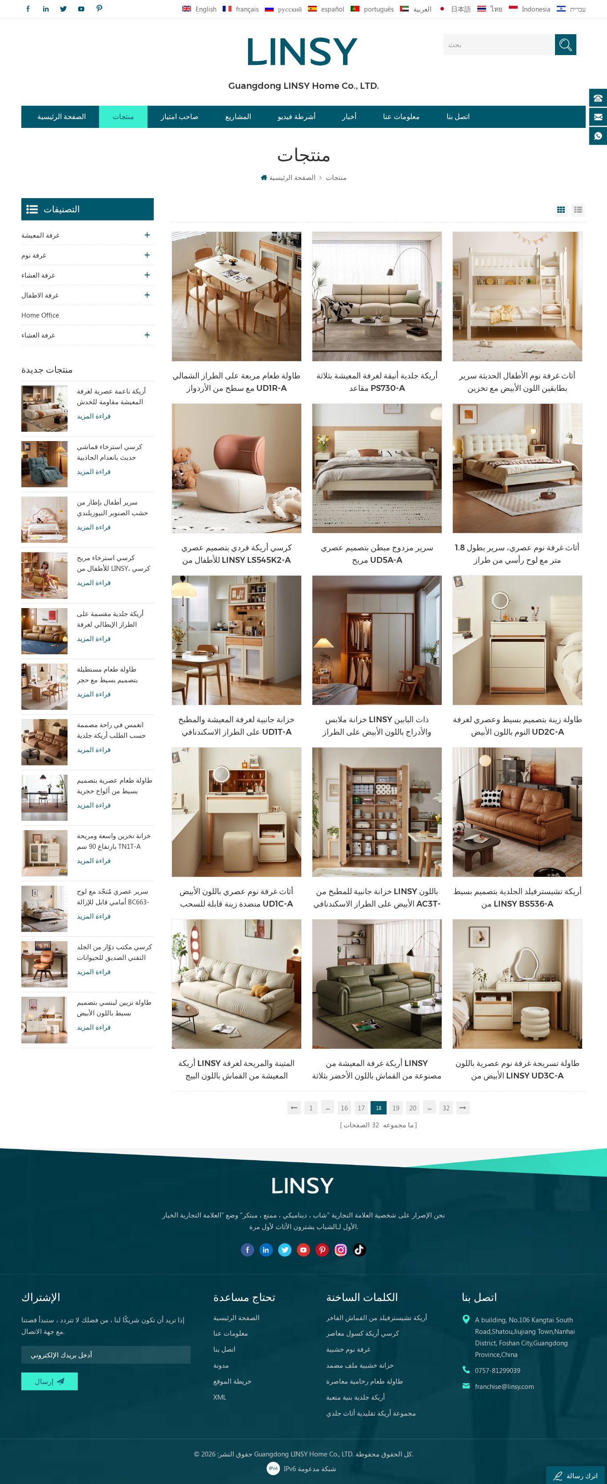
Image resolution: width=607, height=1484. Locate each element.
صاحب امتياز (180, 116)
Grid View (561, 210)
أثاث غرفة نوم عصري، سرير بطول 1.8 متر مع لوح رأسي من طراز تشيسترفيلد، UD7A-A (517, 554)
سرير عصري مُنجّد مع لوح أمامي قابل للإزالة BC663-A (113, 897)
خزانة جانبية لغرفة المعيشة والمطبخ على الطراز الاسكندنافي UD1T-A (236, 726)
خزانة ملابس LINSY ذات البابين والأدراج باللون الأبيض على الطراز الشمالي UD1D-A (377, 726)
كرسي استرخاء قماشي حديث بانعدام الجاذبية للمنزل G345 (109, 452)
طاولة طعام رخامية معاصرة (364, 1381)
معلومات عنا (401, 116)
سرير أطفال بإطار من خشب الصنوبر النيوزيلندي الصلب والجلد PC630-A (112, 507)
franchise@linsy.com (504, 1386)
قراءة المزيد (94, 416)
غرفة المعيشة (40, 235)
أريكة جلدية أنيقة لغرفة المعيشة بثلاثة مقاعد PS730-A (377, 382)
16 (344, 1107)
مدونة (221, 1365)
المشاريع (238, 116)
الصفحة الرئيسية (61, 116)
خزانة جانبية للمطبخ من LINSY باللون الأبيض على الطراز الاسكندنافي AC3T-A (377, 898)
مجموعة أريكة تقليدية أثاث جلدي (371, 1412)
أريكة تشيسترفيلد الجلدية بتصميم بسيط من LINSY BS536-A (517, 898)
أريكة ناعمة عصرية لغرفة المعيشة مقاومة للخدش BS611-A (111, 396)
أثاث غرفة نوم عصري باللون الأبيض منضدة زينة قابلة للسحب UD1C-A (236, 898)
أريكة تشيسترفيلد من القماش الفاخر (376, 1317)
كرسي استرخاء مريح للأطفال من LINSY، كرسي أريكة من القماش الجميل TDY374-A (113, 563)
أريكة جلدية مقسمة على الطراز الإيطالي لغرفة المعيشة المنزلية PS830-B (113, 619)
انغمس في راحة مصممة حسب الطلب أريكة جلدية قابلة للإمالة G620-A (111, 730)
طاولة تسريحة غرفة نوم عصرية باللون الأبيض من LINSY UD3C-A (517, 1069)
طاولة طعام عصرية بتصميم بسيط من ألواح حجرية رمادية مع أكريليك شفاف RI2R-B (114, 786)
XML (219, 1396)
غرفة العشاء (38, 275)
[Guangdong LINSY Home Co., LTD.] (303, 48)
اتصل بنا (458, 116)
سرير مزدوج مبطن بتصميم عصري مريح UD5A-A (377, 554)
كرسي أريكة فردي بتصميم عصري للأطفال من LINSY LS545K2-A (236, 554)
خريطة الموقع (232, 1381)
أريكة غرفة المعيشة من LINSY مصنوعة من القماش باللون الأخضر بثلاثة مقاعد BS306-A (377, 1070)
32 (446, 1107)
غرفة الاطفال (40, 294)
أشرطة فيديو (296, 116)
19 (395, 1107)
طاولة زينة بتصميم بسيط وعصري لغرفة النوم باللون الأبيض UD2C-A (517, 726)
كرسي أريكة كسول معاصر (362, 1333)
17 (361, 1107)
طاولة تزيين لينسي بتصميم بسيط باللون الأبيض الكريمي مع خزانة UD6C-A (114, 1008)
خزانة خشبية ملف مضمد (360, 1365)
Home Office (40, 314)
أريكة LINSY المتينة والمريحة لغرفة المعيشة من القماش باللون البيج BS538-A (236, 1070)
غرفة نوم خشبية (348, 1349)
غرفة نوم (33, 255)
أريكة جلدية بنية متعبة (355, 1396)
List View (578, 210)
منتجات (123, 116)
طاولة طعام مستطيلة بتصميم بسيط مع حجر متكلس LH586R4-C (107, 674)
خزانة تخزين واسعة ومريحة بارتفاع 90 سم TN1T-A (114, 841)
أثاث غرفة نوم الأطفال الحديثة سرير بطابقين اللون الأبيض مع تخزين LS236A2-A (517, 382)
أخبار (349, 116)
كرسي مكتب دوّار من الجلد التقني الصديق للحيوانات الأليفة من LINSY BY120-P (114, 952)
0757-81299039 (497, 1370)
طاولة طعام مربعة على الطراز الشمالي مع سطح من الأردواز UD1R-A (236, 382)
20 (412, 1107)
